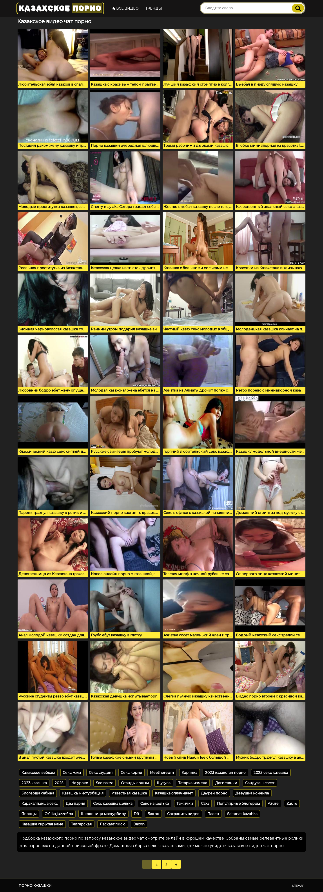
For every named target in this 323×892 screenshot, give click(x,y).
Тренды (153, 8)
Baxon (139, 824)
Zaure (292, 803)
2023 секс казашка (271, 772)
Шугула (164, 783)
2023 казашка (34, 783)
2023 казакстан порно (225, 772)
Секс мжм (72, 772)
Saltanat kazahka (242, 814)
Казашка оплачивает (174, 793)
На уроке (79, 783)
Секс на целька (154, 803)
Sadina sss (104, 783)
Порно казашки (35, 885)
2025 (59, 783)
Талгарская (81, 824)
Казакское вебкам (38, 772)
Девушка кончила (252, 793)
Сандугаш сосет (259, 783)
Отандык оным (135, 783)
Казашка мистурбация (83, 793)
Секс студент (101, 772)
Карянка (189, 772)
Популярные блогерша (238, 803)
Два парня (75, 803)
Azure (273, 803)
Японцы (29, 814)
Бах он (153, 814)
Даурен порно (214, 793)
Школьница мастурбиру (103, 814)
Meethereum (162, 772)
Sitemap (298, 885)
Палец (213, 814)
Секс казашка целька (112, 803)
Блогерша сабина (38, 793)
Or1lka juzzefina (59, 814)
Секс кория (131, 772)
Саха (205, 803)
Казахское (60, 8)
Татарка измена (192, 783)
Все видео (127, 8)
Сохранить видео (183, 814)
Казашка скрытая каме (42, 824)
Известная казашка (129, 793)
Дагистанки (226, 783)
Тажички (185, 803)
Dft (137, 814)
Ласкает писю (112, 824)
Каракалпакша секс (40, 803)
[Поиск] (298, 8)
